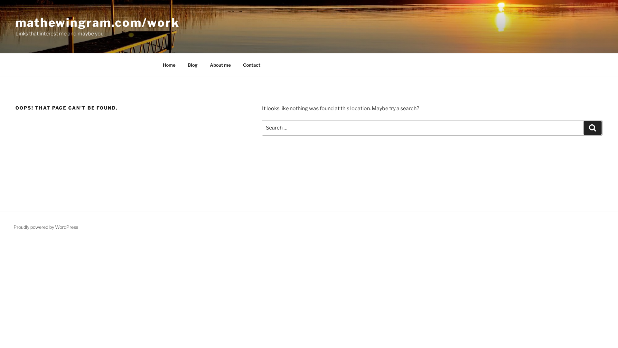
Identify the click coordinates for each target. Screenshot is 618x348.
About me (220, 65)
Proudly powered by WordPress (46, 227)
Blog (193, 65)
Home (169, 65)
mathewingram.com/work (97, 22)
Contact (251, 65)
